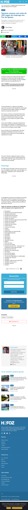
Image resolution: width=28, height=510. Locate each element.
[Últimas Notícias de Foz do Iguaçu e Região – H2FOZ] (5, 2)
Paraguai (3, 442)
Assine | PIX (3, 475)
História (2, 465)
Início (2, 5)
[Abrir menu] (2, 494)
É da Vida (3, 461)
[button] (23, 2)
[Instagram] (13, 364)
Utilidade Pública (7, 5)
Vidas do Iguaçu (4, 463)
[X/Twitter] (14, 364)
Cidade (3, 10)
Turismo (3, 445)
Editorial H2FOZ (4, 449)
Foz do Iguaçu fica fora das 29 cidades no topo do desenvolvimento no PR (12, 84)
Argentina (3, 443)
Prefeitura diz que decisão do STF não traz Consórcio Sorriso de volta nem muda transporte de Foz (18, 379)
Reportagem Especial (5, 447)
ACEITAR (8, 508)
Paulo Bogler (8, 27)
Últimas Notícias (4, 440)
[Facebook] (11, 364)
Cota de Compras (4, 485)
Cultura (2, 467)
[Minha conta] (20, 1)
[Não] (26, 506)
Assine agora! (14, 306)
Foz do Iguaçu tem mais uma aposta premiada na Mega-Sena (17, 407)
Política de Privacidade (5, 499)
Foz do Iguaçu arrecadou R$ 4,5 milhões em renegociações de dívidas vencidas (17, 388)
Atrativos (3, 483)
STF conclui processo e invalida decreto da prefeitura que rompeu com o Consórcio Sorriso (18, 398)
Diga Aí (2, 459)
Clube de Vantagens (5, 481)
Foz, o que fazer (4, 458)
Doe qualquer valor (5, 479)
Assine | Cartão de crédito (6, 477)
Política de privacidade (17, 508)
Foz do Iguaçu (10, 317)
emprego (3, 317)
